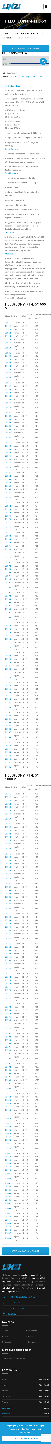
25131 (8, 382)
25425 (8, 1136)
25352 (8, 917)
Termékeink (33, 1330)
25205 (8, 605)
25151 (8, 442)
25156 (8, 459)
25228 (8, 677)
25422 (8, 1126)
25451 (8, 1213)
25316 (8, 810)
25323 (8, 830)
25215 (8, 635)
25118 (8, 348)
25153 (8, 449)
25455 (8, 1226)
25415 (8, 1106)
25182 (8, 536)
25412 (8, 1097)
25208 (8, 617)
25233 (8, 689)
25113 (8, 329)
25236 (8, 699)
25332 (8, 857)
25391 (8, 1033)
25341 (8, 883)
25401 (8, 1063)
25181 (8, 532)
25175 (8, 516)
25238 (8, 707)
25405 (8, 1077)
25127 (8, 372)
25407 (8, 1083)
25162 (8, 476)
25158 (8, 467)
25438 (8, 1178)
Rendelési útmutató (31, 1429)
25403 (8, 1070)
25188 (8, 557)
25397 (8, 1053)
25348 (8, 908)
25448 (8, 1208)
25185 (8, 546)
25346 (8, 900)
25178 (8, 527)
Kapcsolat (32, 1342)
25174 (8, 512)
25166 (8, 489)
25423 (8, 1130)
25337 (8, 873)
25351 (8, 913)
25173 (8, 509)
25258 (8, 767)
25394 (8, 1043)
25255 (8, 755)
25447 (8, 1203)
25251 (8, 742)
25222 (8, 655)
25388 (8, 1028)
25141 (8, 412)
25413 (8, 1100)
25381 (8, 1003)
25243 (8, 719)
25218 (8, 647)
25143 (8, 419)
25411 (8, 1093)
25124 (8, 362)
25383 (8, 1010)
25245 (8, 725)
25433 (8, 1160)
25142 (8, 416)
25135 (8, 396)
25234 (8, 692)
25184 (8, 542)
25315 (8, 807)
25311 (8, 794)
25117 (8, 342)
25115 (8, 336)
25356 (8, 930)
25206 (8, 609)
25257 (8, 762)
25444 (8, 1193)
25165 (8, 486)
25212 (8, 625)
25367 (8, 963)
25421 (8, 1123)
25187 (8, 552)
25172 (8, 506)
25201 (8, 592)
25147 (8, 432)
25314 (8, 804)
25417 (8, 1113)
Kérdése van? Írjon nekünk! (25, 1439)
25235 (8, 695)
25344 (8, 893)
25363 (8, 950)
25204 (8, 602)
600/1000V (14, 76)
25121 (8, 353)
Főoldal (5, 33)
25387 (8, 1023)
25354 (8, 923)
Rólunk (30, 1336)
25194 (8, 572)
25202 (8, 596)
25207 (8, 612)
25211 (8, 622)
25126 (8, 369)
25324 (8, 834)
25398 (8, 1058)
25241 (8, 712)
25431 (8, 1153)
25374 (8, 983)
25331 (8, 854)
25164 (8, 482)
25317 (8, 814)
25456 (8, 1230)
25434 (8, 1163)
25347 (8, 903)
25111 (8, 322)
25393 (8, 1040)
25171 (8, 502)
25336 (8, 870)
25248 (8, 737)
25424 (8, 1133)
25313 (8, 800)
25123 (8, 359)
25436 (8, 1170)
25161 (8, 472)
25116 (8, 339)
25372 (8, 977)
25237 (8, 702)
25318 (8, 819)
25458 (8, 1238)
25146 (8, 429)
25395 (8, 1047)
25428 (8, 1148)
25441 (8, 1183)
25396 (8, 1050)
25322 (8, 827)
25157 (8, 462)
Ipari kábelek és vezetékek (27, 33)
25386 (8, 1020)
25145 (8, 426)
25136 (8, 399)
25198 (8, 587)
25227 (8, 672)
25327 (8, 843)
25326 (8, 840)
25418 (8, 1118)
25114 (8, 333)
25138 (8, 407)
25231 (8, 682)
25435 (8, 1166)
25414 (8, 1103)
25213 (8, 629)
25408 (8, 1088)
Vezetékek (6, 38)
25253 (8, 749)
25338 (8, 878)
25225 (8, 666)
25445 (8, 1196)
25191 (8, 562)
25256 (8, 759)
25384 (8, 1013)
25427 (8, 1143)
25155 (8, 456)
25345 (8, 897)
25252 (8, 745)
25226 (8, 669)
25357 (8, 933)
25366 (8, 960)
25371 (8, 973)
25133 (8, 389)
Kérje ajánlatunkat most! (26, 48)
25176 (8, 519)
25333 (8, 860)
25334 (8, 863)
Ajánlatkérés (9, 1342)
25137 (8, 402)
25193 (8, 569)
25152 (8, 446)
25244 (8, 722)
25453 (8, 1220)
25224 (8, 662)
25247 (8, 732)
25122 (8, 356)
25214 (8, 632)
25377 (8, 993)
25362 (8, 947)
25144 (8, 422)
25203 (8, 599)
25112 (8, 326)
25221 (8, 652)
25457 (8, 1233)
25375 (8, 987)
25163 (8, 479)
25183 (8, 539)
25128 (8, 377)
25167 (8, 492)
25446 (8, 1200)
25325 (8, 837)
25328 (8, 848)
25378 (8, 998)
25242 (8, 715)
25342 (8, 887)
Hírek (6, 1336)
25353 (8, 920)
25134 (8, 392)
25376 (8, 990)
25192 (8, 566)
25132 (8, 386)
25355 (8, 927)
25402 (8, 1067)
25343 (8, 890)
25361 (8, 943)
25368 (8, 968)
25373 (8, 980)
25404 (8, 1073)
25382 (8, 1007)
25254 (8, 752)
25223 (8, 659)
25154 (8, 452)
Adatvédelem (26, 1432)
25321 (8, 823)
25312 (8, 797)
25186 (8, 549)
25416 (8, 1110)
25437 (8, 1173)
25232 (8, 685)
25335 (8, 867)
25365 (8, 957)
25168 (8, 497)
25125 (8, 366)
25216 (8, 639)
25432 (8, 1156)
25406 (8, 1080)
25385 (8, 1017)
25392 (8, 1037)
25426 (8, 1140)
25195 (8, 576)
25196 (8, 579)
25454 (8, 1223)
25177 (8, 522)
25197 (8, 582)
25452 (8, 1216)
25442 (8, 1186)
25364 (8, 953)
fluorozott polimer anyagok (31, 76)
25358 (8, 938)
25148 (8, 437)
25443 (8, 1190)
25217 (8, 642)
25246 (8, 729)
